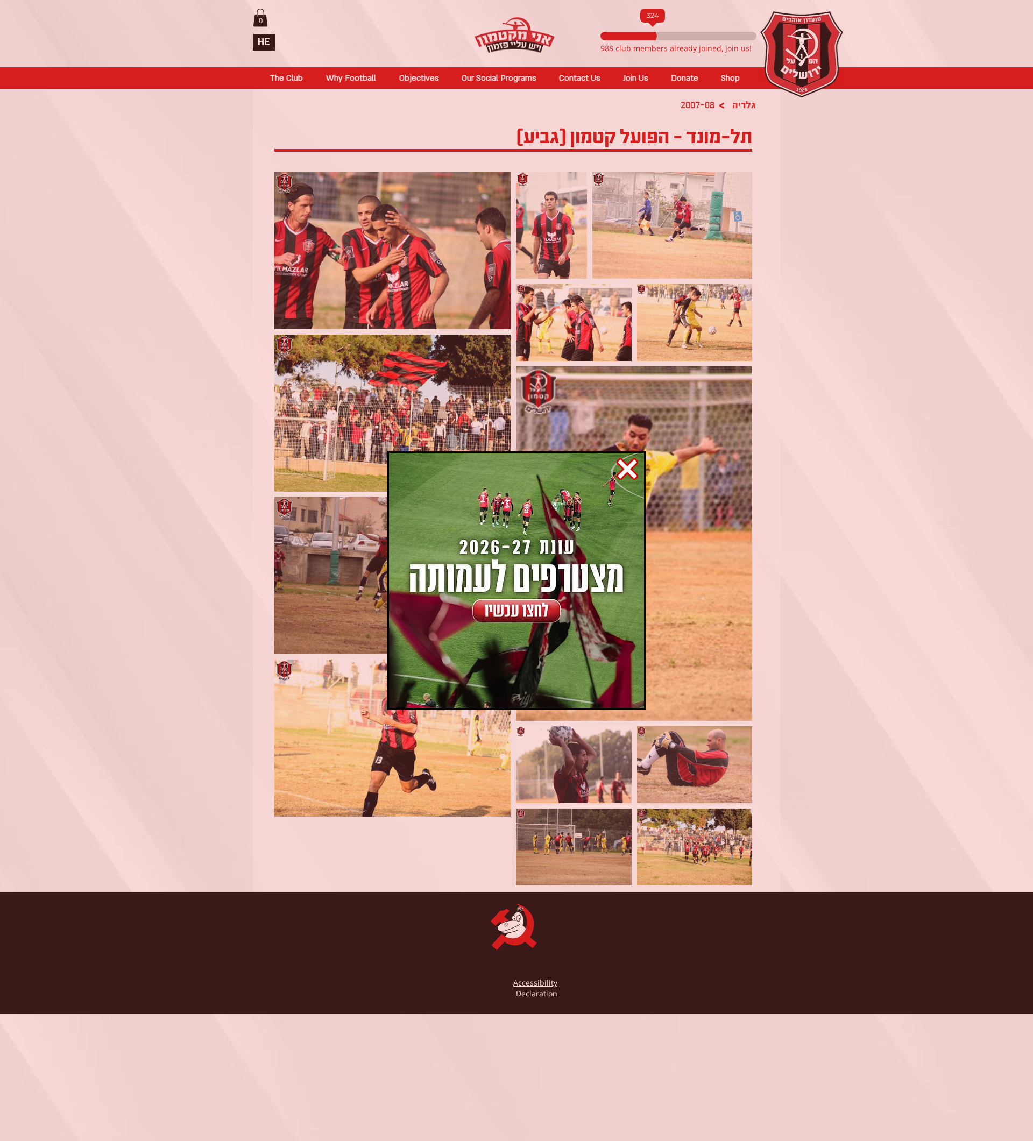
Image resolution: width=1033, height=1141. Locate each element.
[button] (627, 469)
